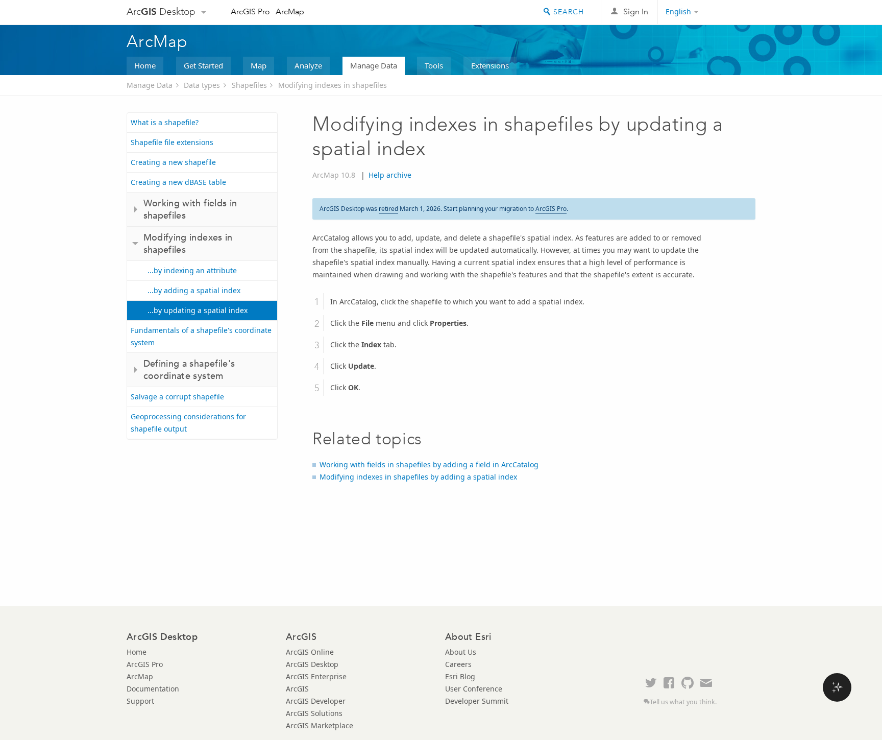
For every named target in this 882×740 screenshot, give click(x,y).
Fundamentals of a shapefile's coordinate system (201, 336)
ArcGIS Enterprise (316, 676)
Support (140, 701)
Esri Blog (460, 676)
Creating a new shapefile (173, 162)
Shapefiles (249, 85)
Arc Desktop (161, 11)
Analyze (308, 65)
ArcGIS (297, 689)
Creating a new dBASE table (178, 182)
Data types (202, 85)
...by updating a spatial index (198, 310)
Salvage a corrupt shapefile (177, 396)
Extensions (490, 65)
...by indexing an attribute (192, 270)
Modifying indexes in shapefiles (332, 85)
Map (258, 65)
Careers (458, 664)
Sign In (635, 11)
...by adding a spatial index (194, 290)
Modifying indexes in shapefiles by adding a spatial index (418, 477)
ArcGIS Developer (316, 701)
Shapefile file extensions (172, 142)
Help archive (390, 175)
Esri (733, 12)
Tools (434, 65)
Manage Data (373, 65)
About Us (460, 652)
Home (145, 65)
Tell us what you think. (683, 702)
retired (388, 208)
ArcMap (290, 11)
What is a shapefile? (165, 122)
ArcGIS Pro (250, 11)
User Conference (473, 689)
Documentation (153, 689)
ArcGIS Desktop (312, 664)
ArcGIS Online (310, 652)
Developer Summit (476, 701)
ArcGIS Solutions (314, 713)
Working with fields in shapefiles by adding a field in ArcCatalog (429, 464)
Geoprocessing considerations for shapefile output (188, 423)
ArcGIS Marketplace (319, 725)
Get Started (203, 65)
